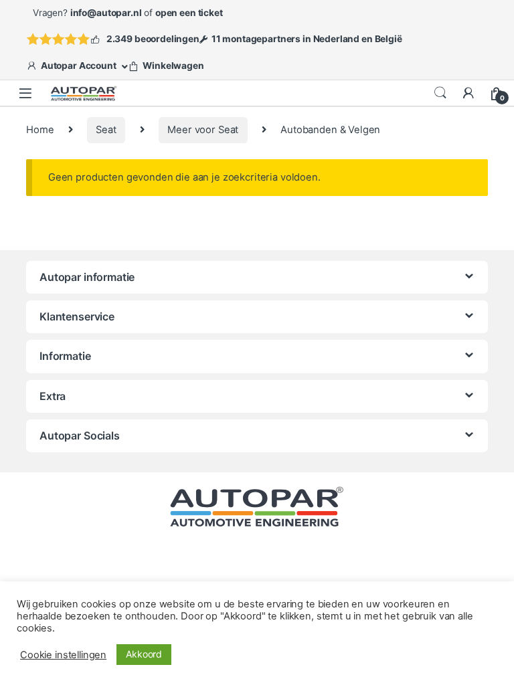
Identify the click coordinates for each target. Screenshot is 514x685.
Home (40, 130)
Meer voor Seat (202, 130)
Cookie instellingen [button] (63, 655)
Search (440, 93)
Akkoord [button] (144, 654)
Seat (106, 130)
